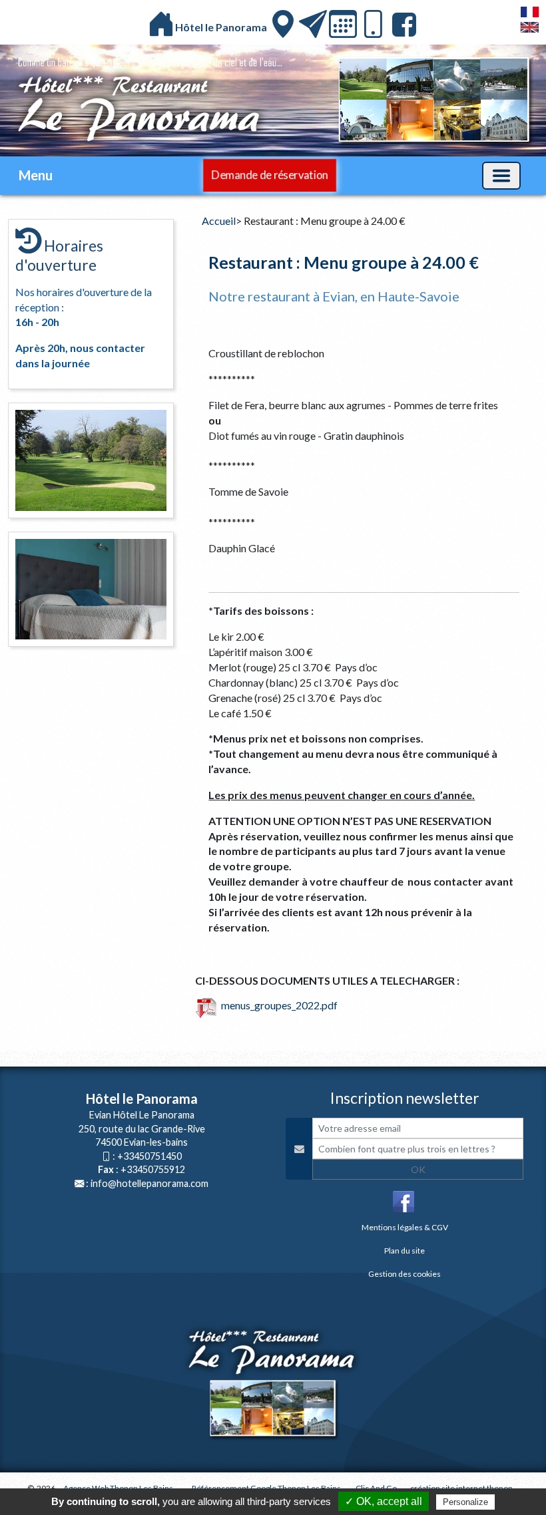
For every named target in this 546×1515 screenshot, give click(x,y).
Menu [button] (36, 175)
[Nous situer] (283, 24)
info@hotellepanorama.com (149, 1183)
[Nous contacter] (313, 24)
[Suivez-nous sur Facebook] (402, 24)
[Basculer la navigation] (501, 176)
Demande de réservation (269, 174)
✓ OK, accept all (383, 1501)
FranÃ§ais (529, 12)
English (529, 27)
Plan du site (404, 1251)
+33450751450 (149, 1156)
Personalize (465, 1502)
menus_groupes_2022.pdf (277, 1005)
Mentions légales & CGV (405, 1227)
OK (418, 1169)
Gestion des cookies (404, 1274)
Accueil (219, 220)
